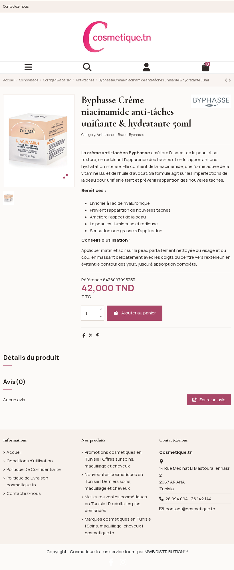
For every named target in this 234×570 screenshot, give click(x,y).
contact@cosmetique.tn (190, 509)
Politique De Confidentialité (34, 469)
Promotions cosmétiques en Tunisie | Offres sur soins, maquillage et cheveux (113, 459)
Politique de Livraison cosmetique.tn (27, 481)
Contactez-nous (16, 6)
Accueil (14, 452)
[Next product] (229, 80)
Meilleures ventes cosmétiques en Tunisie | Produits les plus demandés (116, 503)
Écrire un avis (212, 400)
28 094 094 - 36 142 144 (188, 499)
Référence (91, 280)
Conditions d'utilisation (30, 461)
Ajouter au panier (138, 313)
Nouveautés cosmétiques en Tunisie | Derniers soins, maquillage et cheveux (114, 481)
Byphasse (136, 134)
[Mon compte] (146, 67)
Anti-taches (106, 134)
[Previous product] (226, 80)
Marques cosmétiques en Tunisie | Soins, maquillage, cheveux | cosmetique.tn (118, 526)
